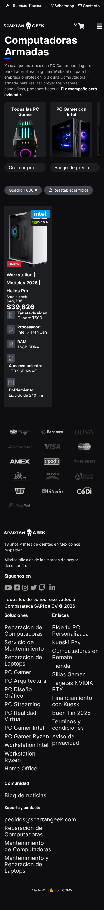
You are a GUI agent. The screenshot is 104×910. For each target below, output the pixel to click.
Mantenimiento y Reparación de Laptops (26, 864)
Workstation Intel (26, 745)
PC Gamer (17, 672)
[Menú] (99, 26)
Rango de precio (73, 167)
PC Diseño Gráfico (18, 692)
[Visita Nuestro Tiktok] (48, 588)
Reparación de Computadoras (23, 630)
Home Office (20, 768)
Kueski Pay (66, 642)
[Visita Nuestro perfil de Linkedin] (53, 588)
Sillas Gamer (68, 674)
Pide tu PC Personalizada (70, 630)
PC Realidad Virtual (20, 716)
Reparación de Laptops (23, 660)
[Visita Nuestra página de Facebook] (18, 588)
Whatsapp (64, 5)
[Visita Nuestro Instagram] (26, 588)
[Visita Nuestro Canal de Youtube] (9, 588)
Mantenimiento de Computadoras (27, 846)
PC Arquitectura (25, 680)
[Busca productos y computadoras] (59, 26)
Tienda (61, 665)
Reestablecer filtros (70, 190)
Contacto (91, 6)
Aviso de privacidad (65, 739)
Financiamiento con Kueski (72, 701)
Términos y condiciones (68, 724)
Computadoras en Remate (75, 654)
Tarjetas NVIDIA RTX (72, 686)
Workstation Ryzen (19, 756)
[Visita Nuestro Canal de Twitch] (43, 588)
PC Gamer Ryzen (26, 736)
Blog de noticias (25, 795)
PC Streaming (22, 704)
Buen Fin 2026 (71, 713)
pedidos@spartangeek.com (40, 819)
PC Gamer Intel (24, 728)
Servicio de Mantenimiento (24, 645)
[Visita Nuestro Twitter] (34, 588)
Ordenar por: (23, 167)
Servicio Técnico (27, 5)
